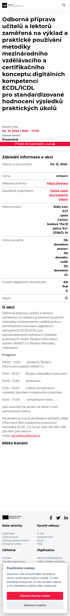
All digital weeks (12, 543)
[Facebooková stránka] (52, 517)
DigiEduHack (10, 537)
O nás (40, 533)
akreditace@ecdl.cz (25, 435)
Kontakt (6, 558)
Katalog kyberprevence (15, 540)
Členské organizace (13, 561)
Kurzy (40, 540)
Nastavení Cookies (35, 605)
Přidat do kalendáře (29, 144)
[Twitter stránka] (59, 517)
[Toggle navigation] (63, 5)
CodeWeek (8, 533)
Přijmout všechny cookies (35, 595)
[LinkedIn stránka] (66, 517)
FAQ (39, 543)
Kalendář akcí (45, 537)
